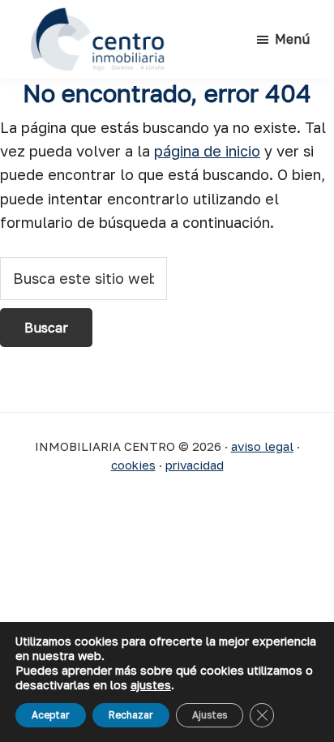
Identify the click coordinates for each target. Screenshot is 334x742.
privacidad (194, 464)
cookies (133, 464)
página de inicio (207, 151)
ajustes (151, 685)
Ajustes (209, 715)
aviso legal (262, 446)
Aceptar (51, 715)
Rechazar (131, 715)
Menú (292, 39)
